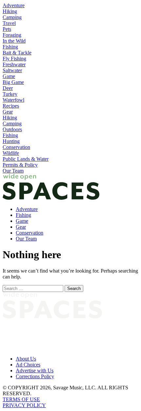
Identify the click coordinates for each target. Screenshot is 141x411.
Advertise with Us (34, 370)
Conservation (16, 147)
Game (9, 76)
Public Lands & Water (26, 159)
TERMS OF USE (21, 399)
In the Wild (14, 41)
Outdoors (12, 129)
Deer (8, 88)
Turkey (10, 94)
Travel (9, 23)
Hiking (10, 11)
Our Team (13, 171)
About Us (26, 358)
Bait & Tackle (17, 52)
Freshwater (14, 64)
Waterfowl (13, 100)
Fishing (10, 47)
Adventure (14, 5)
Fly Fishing (14, 58)
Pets (7, 29)
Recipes (11, 106)
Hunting (11, 141)
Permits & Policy (20, 165)
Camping (12, 17)
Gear (8, 111)
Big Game (13, 82)
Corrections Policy (35, 376)
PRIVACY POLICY (24, 405)
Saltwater (12, 70)
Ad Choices (28, 364)
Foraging (12, 35)
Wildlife (11, 153)
